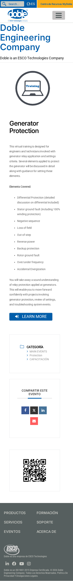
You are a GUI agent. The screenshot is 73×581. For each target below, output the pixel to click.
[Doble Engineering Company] (18, 15)
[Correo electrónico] (34, 421)
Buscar (5, 4)
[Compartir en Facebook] (25, 410)
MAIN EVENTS (38, 351)
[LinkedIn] (43, 410)
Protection (36, 355)
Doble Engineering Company (25, 37)
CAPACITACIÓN (39, 359)
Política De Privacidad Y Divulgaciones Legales (36, 574)
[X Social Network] (34, 410)
